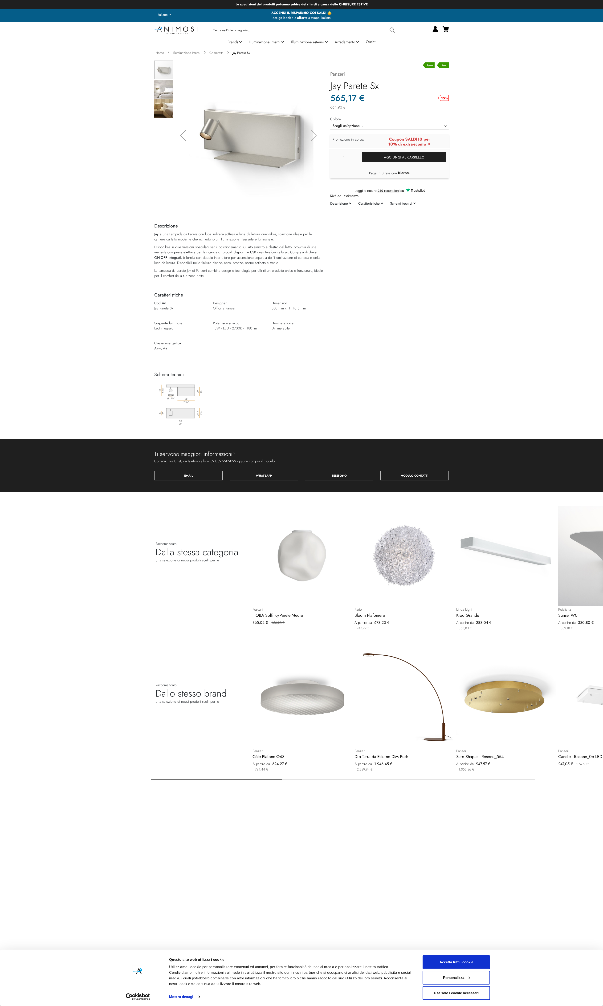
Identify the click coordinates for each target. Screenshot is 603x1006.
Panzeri (337, 74)
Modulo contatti (414, 476)
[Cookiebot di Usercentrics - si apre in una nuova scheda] (138, 996)
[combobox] (303, 30)
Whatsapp (264, 476)
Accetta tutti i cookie (456, 962)
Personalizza (453, 977)
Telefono (339, 476)
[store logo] (175, 29)
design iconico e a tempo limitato (302, 17)
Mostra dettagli (181, 997)
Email (188, 476)
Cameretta (216, 52)
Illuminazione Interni (186, 52)
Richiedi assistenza (344, 196)
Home (159, 52)
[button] (164, 14)
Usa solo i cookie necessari (456, 993)
